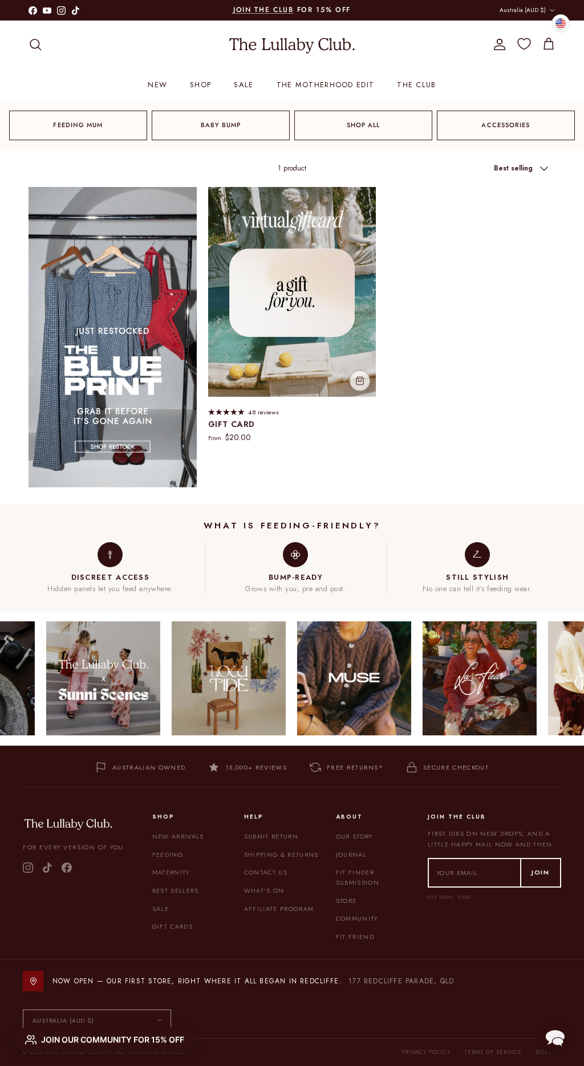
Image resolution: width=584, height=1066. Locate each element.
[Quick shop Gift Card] (360, 381)
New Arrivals (178, 836)
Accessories (505, 124)
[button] (554, 1036)
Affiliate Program (279, 908)
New (157, 84)
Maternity (171, 872)
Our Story (354, 836)
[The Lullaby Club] (292, 44)
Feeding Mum (78, 124)
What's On (264, 890)
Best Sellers (175, 890)
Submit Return (271, 836)
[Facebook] (67, 867)
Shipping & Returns (281, 854)
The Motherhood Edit (326, 84)
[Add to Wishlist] (362, 200)
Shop (200, 84)
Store (346, 900)
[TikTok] (47, 867)
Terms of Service (493, 1052)
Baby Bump (221, 124)
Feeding (167, 854)
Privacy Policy (426, 1052)
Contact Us (265, 872)
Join (541, 872)
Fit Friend (355, 936)
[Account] (497, 44)
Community (357, 918)
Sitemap (548, 1052)
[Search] (35, 44)
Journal (351, 854)
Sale (243, 84)
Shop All (363, 124)
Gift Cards (172, 926)
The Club (416, 84)
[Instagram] (28, 867)
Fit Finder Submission (357, 877)
